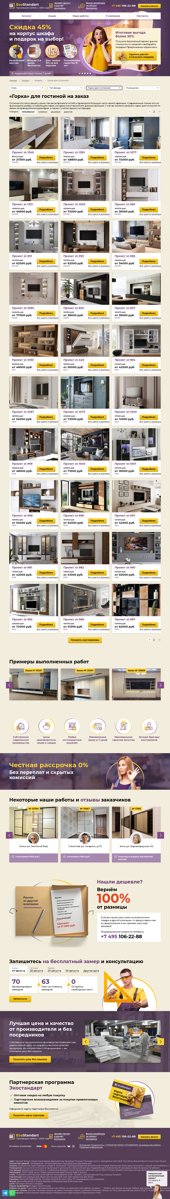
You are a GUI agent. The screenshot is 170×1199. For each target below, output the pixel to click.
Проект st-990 (125, 567)
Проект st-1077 (126, 152)
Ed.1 (14, 370)
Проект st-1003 (74, 463)
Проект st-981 (22, 567)
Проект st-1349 (23, 152)
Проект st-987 (125, 619)
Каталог (25, 80)
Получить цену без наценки (30, 1059)
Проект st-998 (22, 515)
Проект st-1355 (74, 152)
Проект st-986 (73, 619)
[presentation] (9, 685)
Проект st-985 (125, 256)
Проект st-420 (73, 359)
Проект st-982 (73, 567)
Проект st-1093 (23, 359)
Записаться (20, 999)
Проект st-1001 (125, 463)
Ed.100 (15, 162)
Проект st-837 (125, 308)
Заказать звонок (149, 6)
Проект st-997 (125, 515)
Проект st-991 (22, 256)
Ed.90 (66, 318)
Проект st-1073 (74, 411)
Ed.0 (65, 370)
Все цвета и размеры (47, 162)
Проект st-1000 (126, 411)
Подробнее (46, 157)
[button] (79, 73)
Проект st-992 (22, 619)
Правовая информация (91, 1147)
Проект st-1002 (74, 204)
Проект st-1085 (23, 308)
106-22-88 (121, 936)
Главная (13, 80)
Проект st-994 (125, 359)
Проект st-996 (73, 515)
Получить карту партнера (28, 1115)
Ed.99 (14, 318)
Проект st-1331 (22, 204)
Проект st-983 (125, 204)
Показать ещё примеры (85, 640)
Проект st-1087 (23, 411)
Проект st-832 (73, 308)
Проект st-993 (73, 256)
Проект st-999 (22, 463)
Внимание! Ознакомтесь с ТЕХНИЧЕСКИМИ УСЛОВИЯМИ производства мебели (120, 1145)
